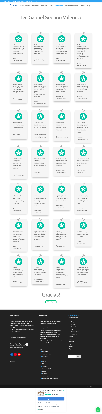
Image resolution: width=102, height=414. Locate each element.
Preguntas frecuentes (71, 6)
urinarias (44, 371)
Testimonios (59, 6)
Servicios (35, 6)
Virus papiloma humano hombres (50, 378)
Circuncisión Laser (75, 326)
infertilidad (44, 356)
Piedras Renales (74, 331)
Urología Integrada (24, 6)
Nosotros (44, 6)
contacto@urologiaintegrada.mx (17, 345)
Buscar (78, 356)
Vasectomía (45, 376)
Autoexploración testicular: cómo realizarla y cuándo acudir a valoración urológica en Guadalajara (50, 336)
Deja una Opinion (51, 302)
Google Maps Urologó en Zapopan (18, 337)
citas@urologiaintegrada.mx (16, 347)
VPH (72, 329)
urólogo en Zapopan (19, 344)
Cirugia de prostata (75, 322)
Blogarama (12, 361)
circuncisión (45, 351)
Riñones (44, 364)
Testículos (44, 366)
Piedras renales (45, 359)
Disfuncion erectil (46, 354)
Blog (88, 6)
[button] (98, 409)
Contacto (82, 6)
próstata (44, 361)
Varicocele (44, 373)
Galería (51, 6)
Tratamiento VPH (46, 368)
